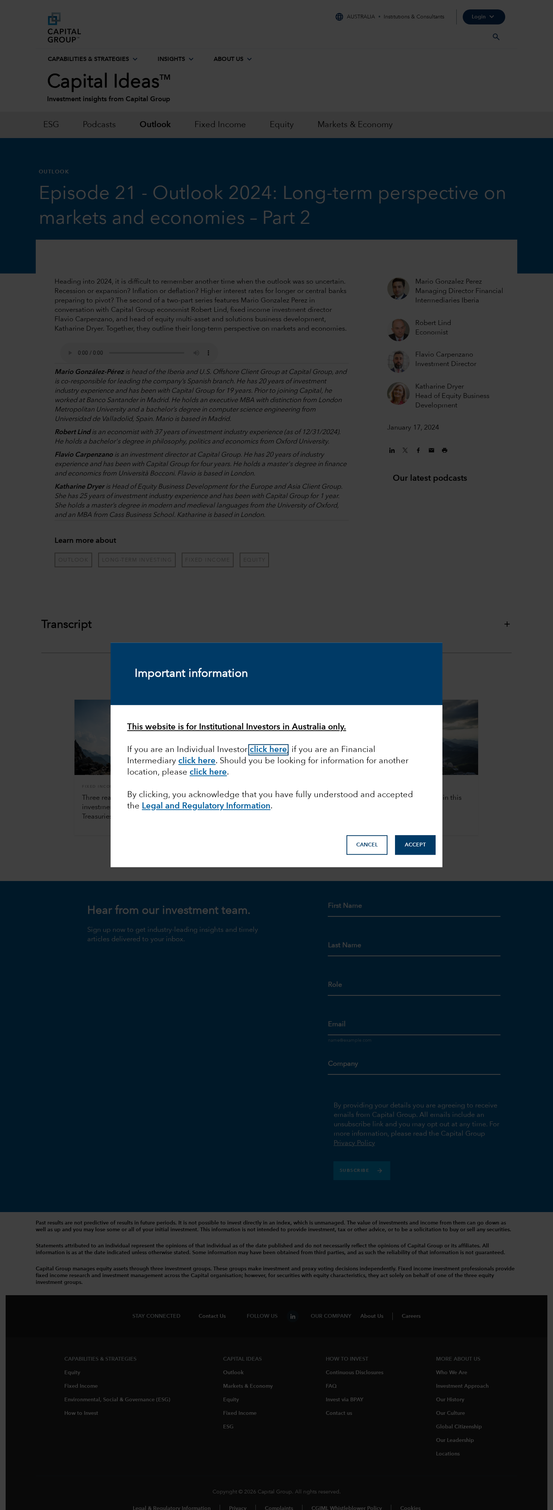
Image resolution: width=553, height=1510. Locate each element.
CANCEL (367, 845)
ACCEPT (415, 845)
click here (208, 772)
